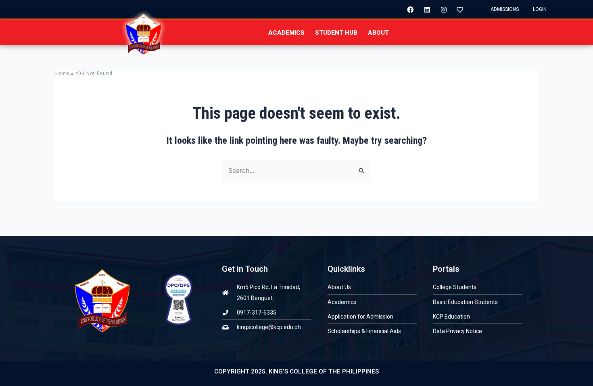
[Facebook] (407, 9)
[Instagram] (440, 9)
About (378, 32)
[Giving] (457, 9)
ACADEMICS (286, 32)
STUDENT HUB (336, 32)
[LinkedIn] (424, 9)
